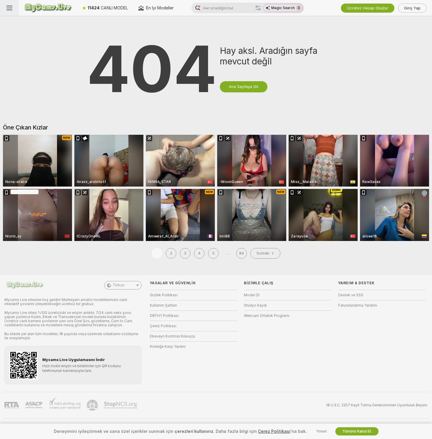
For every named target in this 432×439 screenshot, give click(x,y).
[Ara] (258, 8)
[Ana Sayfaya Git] (48, 8)
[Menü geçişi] (9, 8)
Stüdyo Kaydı (255, 305)
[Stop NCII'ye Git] (121, 405)
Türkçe (118, 285)
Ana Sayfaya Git (243, 86)
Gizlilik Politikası (164, 295)
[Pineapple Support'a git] (93, 405)
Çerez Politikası (163, 326)
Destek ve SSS (350, 295)
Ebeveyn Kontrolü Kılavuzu (172, 336)
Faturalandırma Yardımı (357, 305)
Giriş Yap (412, 8)
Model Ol (251, 295)
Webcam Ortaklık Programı (266, 316)
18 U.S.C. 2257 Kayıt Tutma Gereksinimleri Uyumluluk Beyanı (376, 405)
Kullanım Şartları (163, 305)
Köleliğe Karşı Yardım (168, 347)
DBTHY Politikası (164, 316)
